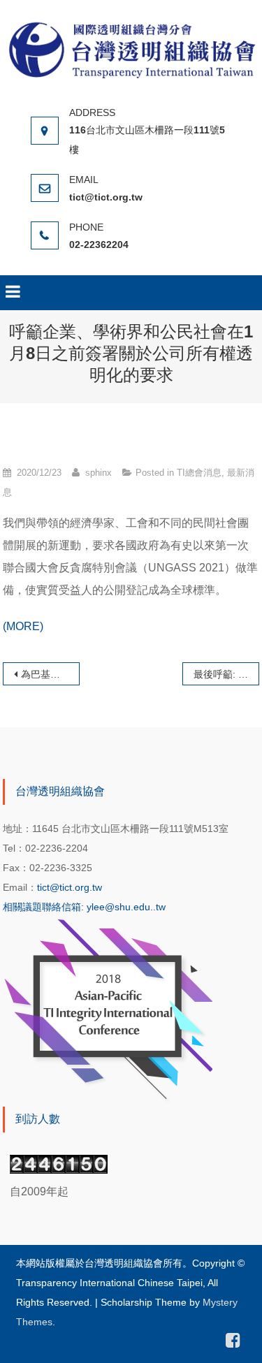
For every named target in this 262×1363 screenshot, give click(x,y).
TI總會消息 (199, 472)
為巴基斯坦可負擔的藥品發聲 (50, 674)
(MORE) (23, 626)
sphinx (98, 472)
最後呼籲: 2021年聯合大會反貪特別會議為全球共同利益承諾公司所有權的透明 (226, 674)
